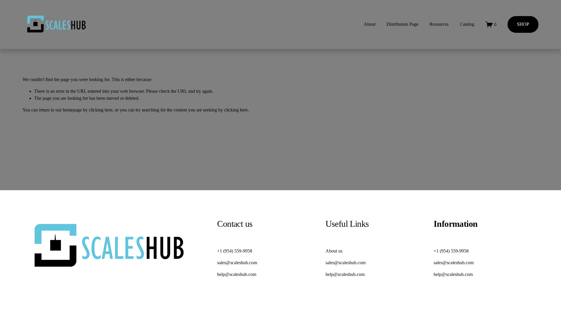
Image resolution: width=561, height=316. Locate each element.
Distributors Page (402, 24)
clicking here (100, 109)
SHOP (523, 24)
